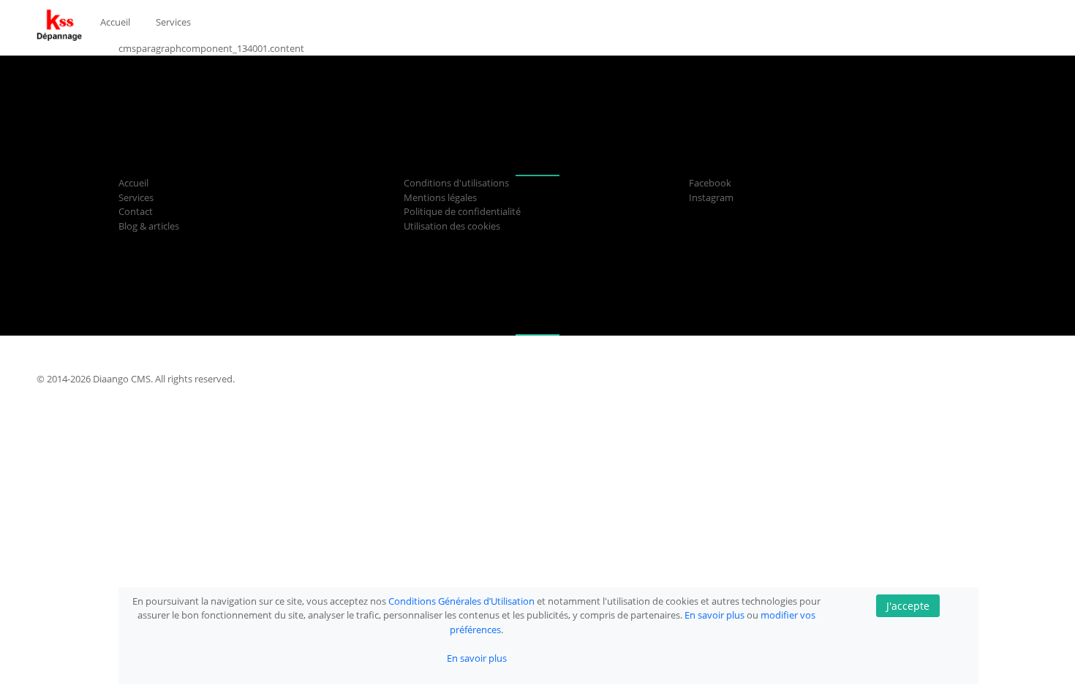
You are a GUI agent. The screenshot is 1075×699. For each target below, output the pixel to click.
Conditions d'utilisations (456, 182)
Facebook (710, 182)
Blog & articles (148, 226)
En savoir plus (715, 614)
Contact (135, 211)
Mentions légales (440, 197)
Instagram (711, 197)
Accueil (133, 182)
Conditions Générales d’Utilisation (462, 601)
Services (136, 197)
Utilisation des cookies (452, 226)
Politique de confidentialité (462, 211)
